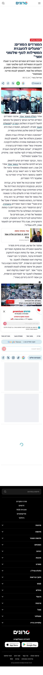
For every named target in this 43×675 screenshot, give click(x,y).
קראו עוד (10, 302)
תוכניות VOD (22, 509)
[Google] (23, 83)
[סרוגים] (21, 632)
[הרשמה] (5, 323)
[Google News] (23, 358)
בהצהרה (7, 203)
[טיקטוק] (18, 358)
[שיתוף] (3, 83)
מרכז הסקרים (21, 501)
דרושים (21, 505)
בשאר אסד (13, 164)
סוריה (15, 123)
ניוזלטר (21, 518)
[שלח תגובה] (4, 349)
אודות (17, 659)
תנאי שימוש (8, 656)
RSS (11, 659)
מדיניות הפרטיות (27, 659)
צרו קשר (25, 656)
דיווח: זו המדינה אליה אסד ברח (17, 235)
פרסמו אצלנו (35, 656)
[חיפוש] (3, 3)
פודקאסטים (21, 513)
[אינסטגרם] (13, 358)
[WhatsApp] (18, 83)
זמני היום (17, 656)
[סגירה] (4, 311)
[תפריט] (39, 3)
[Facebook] (8, 83)
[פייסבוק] (3, 358)
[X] (13, 83)
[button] (40, 282)
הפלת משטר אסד (28, 116)
